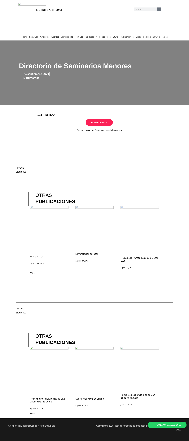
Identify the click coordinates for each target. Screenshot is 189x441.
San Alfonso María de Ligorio (89, 399)
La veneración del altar (86, 254)
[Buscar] (159, 9)
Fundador (89, 36)
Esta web (33, 36)
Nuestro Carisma (49, 10)
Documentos (127, 36)
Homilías (79, 36)
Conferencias (67, 36)
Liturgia (116, 36)
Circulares (45, 36)
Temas (164, 36)
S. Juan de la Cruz (151, 36)
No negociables (103, 36)
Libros (138, 36)
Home (24, 36)
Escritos (55, 36)
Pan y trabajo (36, 256)
